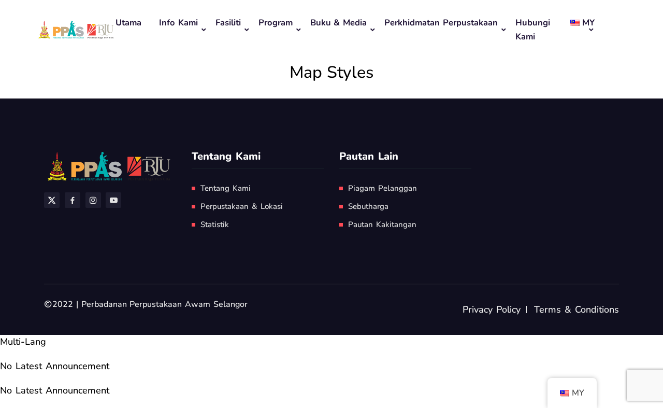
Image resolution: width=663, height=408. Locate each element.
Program (275, 23)
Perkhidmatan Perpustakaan (441, 23)
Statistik (214, 224)
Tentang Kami (225, 188)
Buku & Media (338, 23)
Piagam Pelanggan (382, 188)
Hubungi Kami (532, 30)
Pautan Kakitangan (382, 224)
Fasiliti (228, 23)
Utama (128, 23)
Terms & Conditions (576, 309)
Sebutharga (368, 206)
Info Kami (178, 23)
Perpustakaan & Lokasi (241, 206)
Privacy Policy (492, 309)
